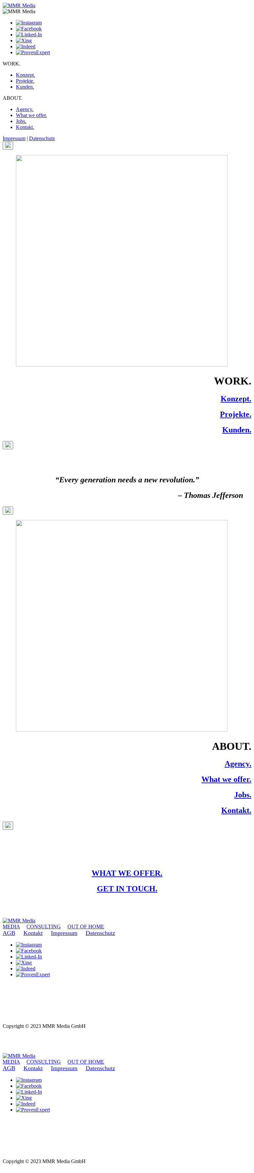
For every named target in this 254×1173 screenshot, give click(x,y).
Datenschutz (42, 138)
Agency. (24, 109)
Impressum (14, 138)
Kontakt (33, 933)
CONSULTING (43, 926)
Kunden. (25, 87)
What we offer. (31, 115)
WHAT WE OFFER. (127, 873)
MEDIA (11, 926)
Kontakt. (25, 127)
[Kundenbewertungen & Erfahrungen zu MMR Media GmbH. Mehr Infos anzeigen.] (19, 1014)
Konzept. (25, 75)
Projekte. (25, 81)
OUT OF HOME (85, 926)
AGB (9, 933)
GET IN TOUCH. (127, 888)
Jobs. (21, 121)
